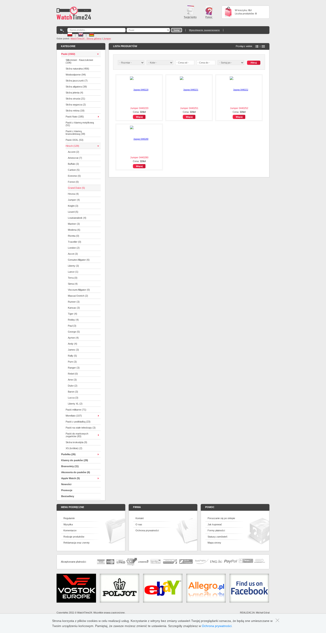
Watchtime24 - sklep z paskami (74, 13)
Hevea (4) (73, 193)
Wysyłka (68, 524)
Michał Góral (262, 612)
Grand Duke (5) (76, 188)
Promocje (66, 490)
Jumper (107, 38)
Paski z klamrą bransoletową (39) (75, 132)
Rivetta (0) (73, 235)
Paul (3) (72, 325)
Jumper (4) (74, 199)
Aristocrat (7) (75, 158)
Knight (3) (73, 205)
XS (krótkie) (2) (74, 448)
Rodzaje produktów (73, 536)
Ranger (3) (74, 367)
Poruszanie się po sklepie (221, 518)
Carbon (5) (74, 170)
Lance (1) (73, 271)
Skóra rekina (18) (75, 110)
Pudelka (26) (68, 454)
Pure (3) (72, 361)
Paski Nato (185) (75, 116)
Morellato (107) (74, 415)
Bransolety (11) (70, 466)
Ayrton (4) (73, 337)
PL (69, 34)
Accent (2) (73, 152)
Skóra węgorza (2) (76, 104)
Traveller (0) (74, 241)
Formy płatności (216, 530)
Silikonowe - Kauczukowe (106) (79, 61)
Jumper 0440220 (139, 108)
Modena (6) (74, 229)
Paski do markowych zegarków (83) (77, 435)
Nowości (66, 484)
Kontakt (140, 518)
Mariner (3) (74, 223)
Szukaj (253, 63)
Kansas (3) (74, 307)
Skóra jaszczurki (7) (77, 80)
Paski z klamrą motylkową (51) (80, 124)
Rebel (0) (73, 373)
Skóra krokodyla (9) (76, 442)
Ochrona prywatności (147, 530)
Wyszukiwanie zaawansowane (204, 30)
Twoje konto (190, 12)
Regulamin (69, 518)
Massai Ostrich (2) (78, 295)
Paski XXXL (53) (74, 140)
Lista (257, 46)
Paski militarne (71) (76, 409)
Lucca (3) (73, 397)
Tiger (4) (72, 313)
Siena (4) (73, 283)
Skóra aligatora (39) (76, 86)
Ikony (263, 46)
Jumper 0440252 (239, 108)
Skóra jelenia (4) (74, 92)
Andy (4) (72, 343)
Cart (228, 12)
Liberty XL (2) (75, 403)
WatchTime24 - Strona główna (86, 38)
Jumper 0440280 (139, 157)
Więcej (139, 117)
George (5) (74, 331)
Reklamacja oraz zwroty (76, 542)
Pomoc (209, 12)
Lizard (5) (73, 211)
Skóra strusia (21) (75, 98)
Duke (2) (72, 385)
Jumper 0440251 (189, 108)
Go (176, 30)
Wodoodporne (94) (76, 74)
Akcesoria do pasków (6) (75, 472)
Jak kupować (215, 524)
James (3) (73, 349)
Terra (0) (72, 277)
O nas (139, 524)
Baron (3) (73, 391)
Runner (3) (74, 301)
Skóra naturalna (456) (77, 68)
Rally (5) (72, 355)
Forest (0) (73, 182)
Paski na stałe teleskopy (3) (81, 427)
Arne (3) (72, 379)
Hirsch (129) (72, 146)
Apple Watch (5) (70, 478)
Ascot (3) (73, 253)
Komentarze (70, 530)
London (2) (74, 247)
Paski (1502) (68, 54)
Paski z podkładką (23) (78, 421)
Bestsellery (67, 496)
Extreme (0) (74, 176)
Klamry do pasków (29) (74, 460)
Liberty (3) (73, 265)
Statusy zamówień (217, 536)
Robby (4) (73, 319)
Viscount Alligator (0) (79, 289)
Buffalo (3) (73, 164)
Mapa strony (214, 542)
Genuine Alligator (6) (79, 259)
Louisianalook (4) (77, 217)
